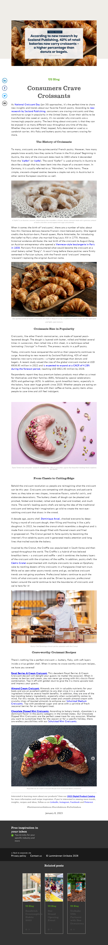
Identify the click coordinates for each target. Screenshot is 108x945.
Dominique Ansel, (50, 519)
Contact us (36, 856)
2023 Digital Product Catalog (81, 796)
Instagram (64, 802)
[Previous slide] (15, 758)
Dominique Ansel (45, 646)
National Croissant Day (27, 104)
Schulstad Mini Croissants (62, 721)
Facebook (75, 802)
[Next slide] (93, 758)
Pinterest (88, 802)
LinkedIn (54, 802)
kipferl (25, 161)
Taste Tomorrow (18, 467)
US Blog (54, 79)
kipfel (37, 161)
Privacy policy (18, 856)
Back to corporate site (22, 853)
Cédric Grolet (19, 563)
